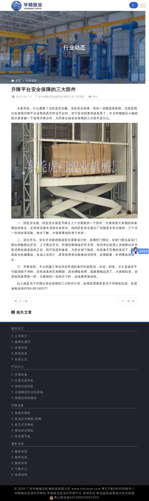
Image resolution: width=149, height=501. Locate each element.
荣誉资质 (21, 353)
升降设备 (21, 375)
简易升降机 (23, 413)
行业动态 (31, 80)
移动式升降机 (24, 430)
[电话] (133, 5)
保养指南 (21, 475)
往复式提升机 (24, 380)
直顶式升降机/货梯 (28, 419)
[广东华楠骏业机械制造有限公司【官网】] (26, 5)
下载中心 (21, 469)
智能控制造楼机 (26, 398)
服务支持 (17, 443)
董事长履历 (23, 342)
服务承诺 (21, 463)
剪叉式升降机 (24, 425)
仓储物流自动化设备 (29, 392)
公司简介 (21, 336)
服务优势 (21, 451)
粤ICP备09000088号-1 (118, 489)
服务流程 (21, 457)
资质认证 (21, 359)
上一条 (22, 301)
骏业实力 (17, 328)
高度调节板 (23, 436)
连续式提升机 (24, 386)
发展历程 (21, 348)
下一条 (126, 301)
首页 (18, 80)
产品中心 (17, 367)
